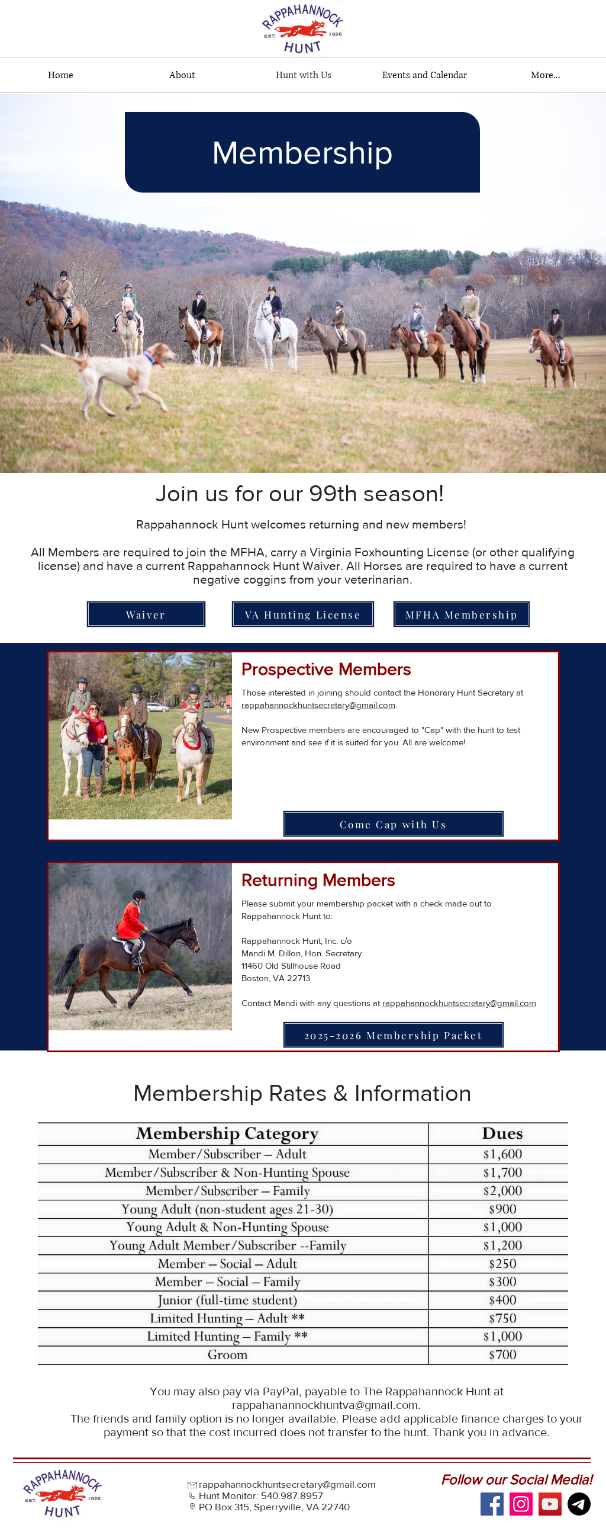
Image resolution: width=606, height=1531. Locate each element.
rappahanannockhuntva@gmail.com (325, 1404)
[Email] (579, 1504)
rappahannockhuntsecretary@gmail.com (318, 705)
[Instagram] (521, 1504)
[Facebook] (492, 1504)
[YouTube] (550, 1504)
